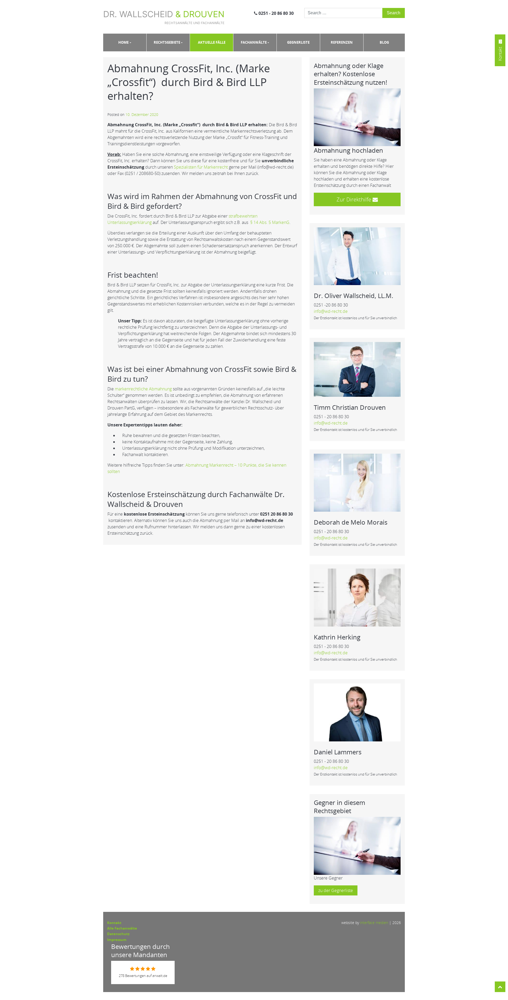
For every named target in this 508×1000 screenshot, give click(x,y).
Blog (384, 42)
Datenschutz (118, 933)
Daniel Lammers (337, 751)
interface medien (374, 922)
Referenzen (342, 42)
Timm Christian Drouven (350, 407)
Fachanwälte (254, 42)
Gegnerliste (298, 42)
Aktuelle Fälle (211, 42)
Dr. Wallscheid (163, 17)
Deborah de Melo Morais (350, 522)
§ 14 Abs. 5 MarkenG (269, 222)
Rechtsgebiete (167, 42)
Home (123, 42)
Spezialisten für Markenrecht (201, 167)
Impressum (116, 939)
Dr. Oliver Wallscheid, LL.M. (353, 295)
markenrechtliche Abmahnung (143, 389)
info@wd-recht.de (331, 311)
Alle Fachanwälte (122, 928)
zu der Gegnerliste (335, 890)
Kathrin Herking (337, 637)
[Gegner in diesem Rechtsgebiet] (357, 845)
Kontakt (114, 922)
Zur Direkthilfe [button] (355, 199)
